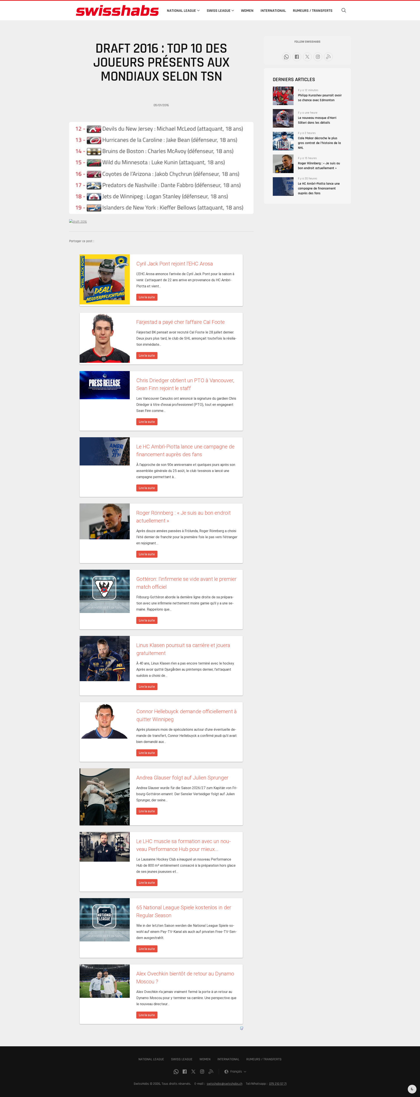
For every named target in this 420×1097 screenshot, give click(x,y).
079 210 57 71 (278, 1083)
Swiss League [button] (219, 10)
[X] (307, 56)
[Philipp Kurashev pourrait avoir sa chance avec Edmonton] (283, 96)
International (273, 10)
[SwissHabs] (117, 10)
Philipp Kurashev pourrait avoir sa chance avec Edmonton (320, 97)
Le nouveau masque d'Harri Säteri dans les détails (317, 120)
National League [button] (181, 10)
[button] (343, 10)
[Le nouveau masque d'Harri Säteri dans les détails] (283, 118)
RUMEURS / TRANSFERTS (264, 1059)
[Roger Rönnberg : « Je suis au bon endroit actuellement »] (283, 163)
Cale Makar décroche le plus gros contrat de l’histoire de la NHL (319, 143)
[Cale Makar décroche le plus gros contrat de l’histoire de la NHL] (283, 141)
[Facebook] (296, 56)
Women (247, 10)
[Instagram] (317, 56)
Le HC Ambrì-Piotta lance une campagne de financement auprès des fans (319, 188)
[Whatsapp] (286, 56)
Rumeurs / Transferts (312, 10)
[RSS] (328, 56)
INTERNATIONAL (228, 1059)
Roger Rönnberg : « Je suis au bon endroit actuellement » (319, 165)
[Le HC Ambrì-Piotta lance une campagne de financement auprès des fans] (283, 186)
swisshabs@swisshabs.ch (224, 1083)
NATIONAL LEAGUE (151, 1059)
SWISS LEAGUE (181, 1059)
